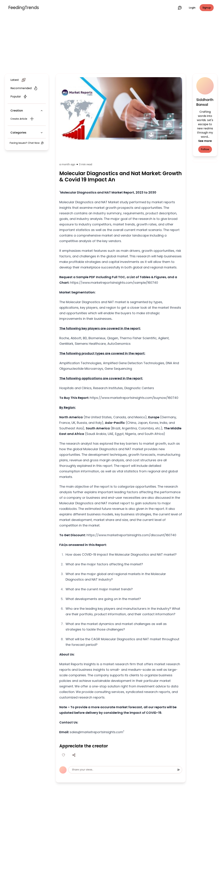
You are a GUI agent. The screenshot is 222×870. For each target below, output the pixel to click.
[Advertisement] (111, 43)
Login (192, 7)
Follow (205, 149)
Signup (206, 7)
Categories (18, 133)
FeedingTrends (23, 7)
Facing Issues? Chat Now (25, 143)
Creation (16, 111)
